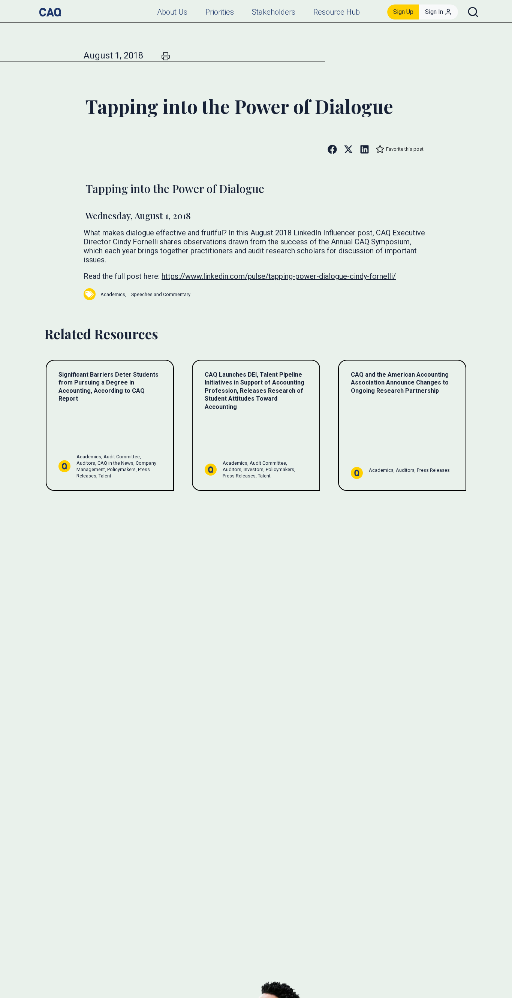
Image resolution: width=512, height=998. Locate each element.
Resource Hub (336, 11)
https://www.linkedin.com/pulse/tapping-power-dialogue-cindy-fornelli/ (279, 276)
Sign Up (403, 11)
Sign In (434, 11)
